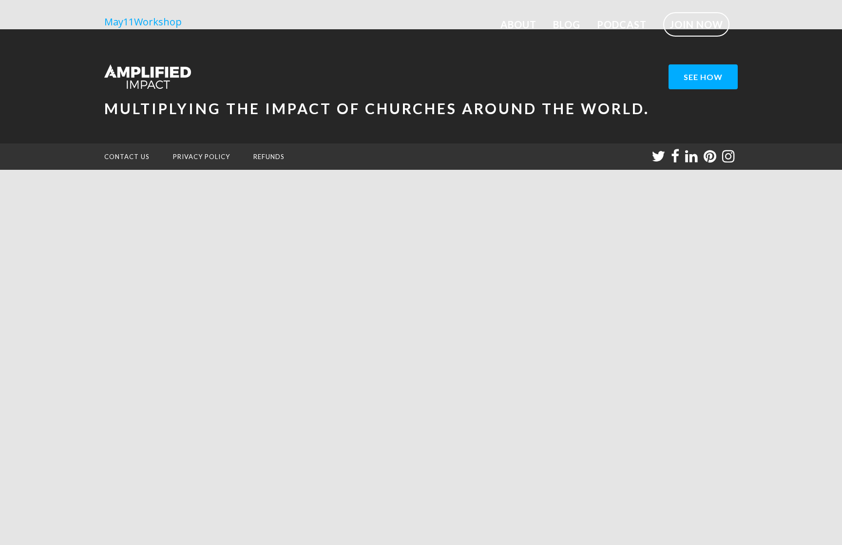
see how (703, 76)
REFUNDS (269, 157)
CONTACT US (127, 157)
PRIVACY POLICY (201, 157)
